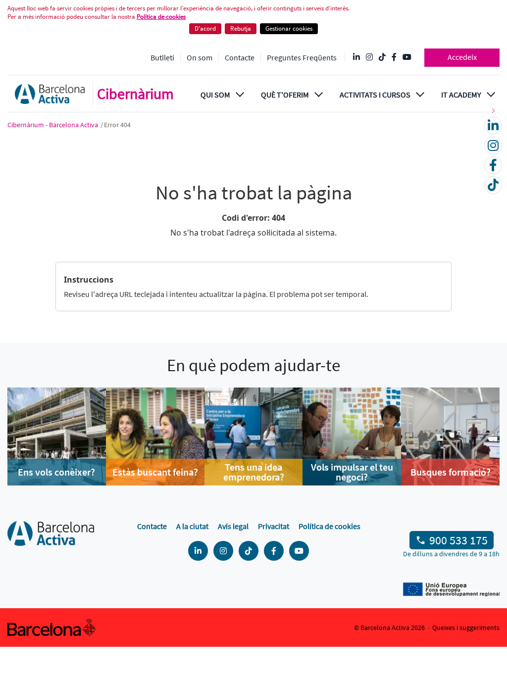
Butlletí (162, 57)
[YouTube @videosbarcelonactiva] (407, 57)
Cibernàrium (135, 93)
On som (199, 57)
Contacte (239, 57)
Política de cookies (161, 16)
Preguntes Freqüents (302, 57)
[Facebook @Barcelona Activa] (394, 57)
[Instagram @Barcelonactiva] (369, 57)
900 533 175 (458, 540)
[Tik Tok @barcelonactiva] (382, 57)
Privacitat (273, 526)
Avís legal (233, 526)
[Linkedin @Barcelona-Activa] (356, 57)
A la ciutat (192, 526)
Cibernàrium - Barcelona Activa (53, 124)
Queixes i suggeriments (466, 627)
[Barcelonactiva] (50, 93)
